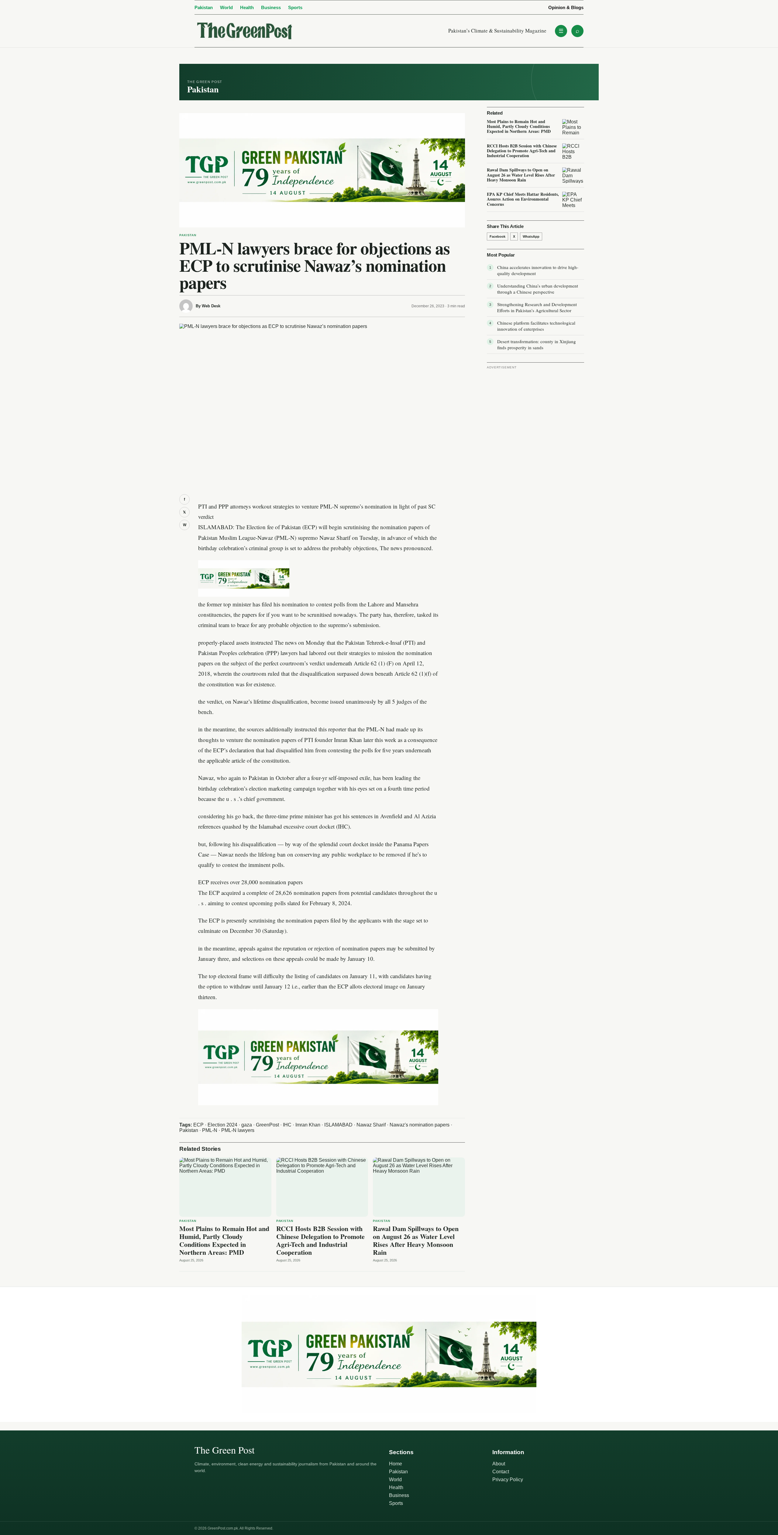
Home (395, 1463)
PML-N (209, 1130)
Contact (500, 1471)
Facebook (497, 236)
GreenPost (267, 1124)
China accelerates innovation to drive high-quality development (537, 270)
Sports (295, 7)
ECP (198, 1124)
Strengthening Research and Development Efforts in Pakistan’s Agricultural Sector (537, 307)
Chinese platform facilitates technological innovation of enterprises (536, 326)
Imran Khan (307, 1124)
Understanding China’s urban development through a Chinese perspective (537, 289)
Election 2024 (222, 1124)
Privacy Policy (507, 1479)
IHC (287, 1124)
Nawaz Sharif (371, 1124)
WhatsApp (531, 236)
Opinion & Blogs (566, 7)
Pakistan (203, 7)
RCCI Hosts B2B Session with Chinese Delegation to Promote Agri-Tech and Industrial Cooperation (320, 1240)
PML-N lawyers (237, 1130)
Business (271, 7)
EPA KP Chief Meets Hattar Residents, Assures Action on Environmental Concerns (523, 199)
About (498, 1463)
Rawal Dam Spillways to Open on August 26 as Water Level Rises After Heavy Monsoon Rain (416, 1240)
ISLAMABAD (338, 1124)
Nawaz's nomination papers (419, 1124)
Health (247, 7)
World (226, 7)
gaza (246, 1124)
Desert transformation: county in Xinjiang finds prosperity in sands (536, 344)
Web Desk (211, 306)
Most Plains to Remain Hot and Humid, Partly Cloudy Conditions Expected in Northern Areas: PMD (224, 1240)
